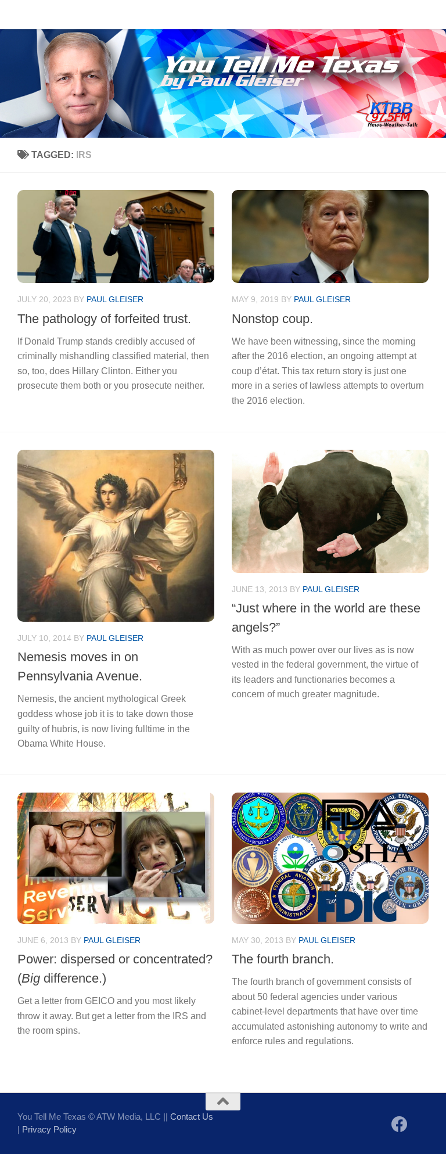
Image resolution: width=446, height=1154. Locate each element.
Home (20, 14)
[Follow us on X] (420, 1125)
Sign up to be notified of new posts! (183, 14)
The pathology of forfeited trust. (104, 318)
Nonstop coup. (272, 318)
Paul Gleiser (115, 299)
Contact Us (72, 14)
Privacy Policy (49, 1129)
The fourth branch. (283, 959)
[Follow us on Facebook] (399, 1124)
